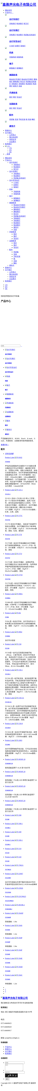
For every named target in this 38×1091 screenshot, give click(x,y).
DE (10, 152)
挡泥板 (11, 119)
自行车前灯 (14, 19)
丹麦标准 (13, 93)
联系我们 (8, 144)
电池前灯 (19, 24)
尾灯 (14, 97)
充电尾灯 (12, 35)
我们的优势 (13, 137)
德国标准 (13, 75)
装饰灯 (23, 46)
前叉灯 (26, 24)
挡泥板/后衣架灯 (30, 35)
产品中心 (9, 12)
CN (9, 146)
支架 (16, 119)
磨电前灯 (17, 209)
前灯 (11, 97)
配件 (11, 115)
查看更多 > (5, 445)
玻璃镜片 (19, 68)
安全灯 (19, 97)
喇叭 (33, 119)
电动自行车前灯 (15, 79)
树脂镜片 (12, 68)
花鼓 (20, 86)
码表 (11, 52)
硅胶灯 (17, 46)
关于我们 (9, 133)
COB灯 (12, 46)
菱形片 (15, 86)
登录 (7, 154)
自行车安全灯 (15, 41)
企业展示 (12, 142)
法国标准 (13, 104)
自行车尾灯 (14, 30)
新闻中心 (8, 130)
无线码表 (12, 57)
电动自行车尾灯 (27, 79)
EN (10, 150)
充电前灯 (12, 24)
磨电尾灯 (16, 81)
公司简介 (12, 135)
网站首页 (8, 10)
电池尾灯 (19, 35)
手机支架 (22, 119)
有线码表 (19, 57)
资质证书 (12, 139)
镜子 (11, 64)
